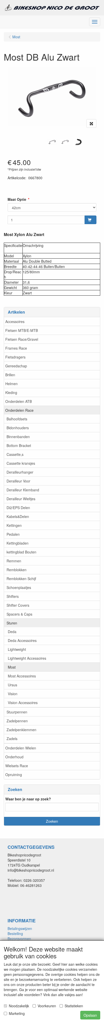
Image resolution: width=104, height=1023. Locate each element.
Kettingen (14, 525)
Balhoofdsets (17, 418)
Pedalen (13, 534)
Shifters (13, 596)
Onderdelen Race (19, 410)
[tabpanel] (52, 142)
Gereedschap (16, 365)
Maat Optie (17, 199)
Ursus (12, 684)
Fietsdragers (15, 357)
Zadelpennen (17, 720)
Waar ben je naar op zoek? (28, 798)
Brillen (10, 374)
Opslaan (90, 1015)
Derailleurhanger (20, 472)
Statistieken (74, 1005)
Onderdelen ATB (18, 401)
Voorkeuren (47, 1005)
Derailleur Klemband (23, 489)
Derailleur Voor (18, 480)
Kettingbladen (18, 543)
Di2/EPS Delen (18, 507)
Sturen (12, 622)
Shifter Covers (18, 605)
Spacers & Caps (19, 614)
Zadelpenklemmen (21, 729)
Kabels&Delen (18, 516)
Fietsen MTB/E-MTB (21, 330)
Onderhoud (14, 756)
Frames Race (16, 348)
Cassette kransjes (21, 463)
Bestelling (15, 933)
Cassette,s (15, 454)
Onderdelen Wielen (20, 747)
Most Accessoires (22, 675)
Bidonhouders (18, 427)
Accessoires (14, 321)
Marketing (17, 1013)
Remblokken (17, 569)
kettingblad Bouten (21, 551)
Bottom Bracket (19, 445)
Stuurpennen (17, 711)
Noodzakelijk (19, 1005)
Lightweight (17, 649)
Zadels (12, 738)
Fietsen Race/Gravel (21, 339)
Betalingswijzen (20, 928)
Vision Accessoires (23, 702)
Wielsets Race (16, 765)
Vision (12, 693)
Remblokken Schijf (21, 578)
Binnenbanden (18, 436)
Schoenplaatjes (19, 587)
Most (12, 667)
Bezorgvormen (19, 938)
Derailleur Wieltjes (21, 498)
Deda (12, 631)
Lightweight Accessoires (27, 658)
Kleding (11, 392)
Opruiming (13, 774)
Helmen (11, 383)
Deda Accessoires (22, 640)
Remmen (14, 560)
